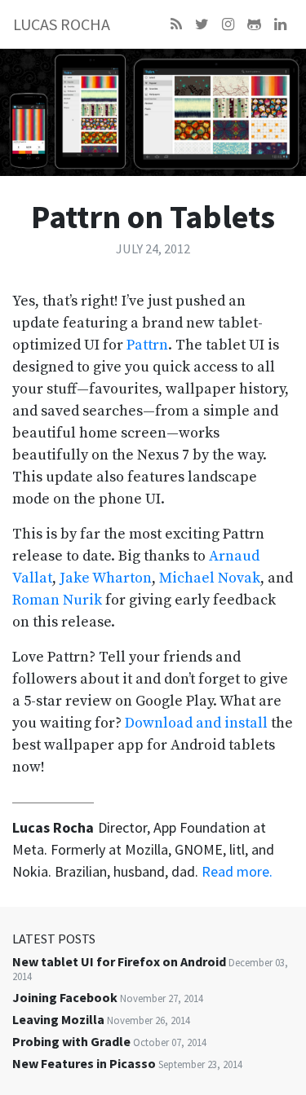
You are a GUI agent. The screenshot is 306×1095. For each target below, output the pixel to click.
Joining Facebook (65, 997)
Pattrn (147, 345)
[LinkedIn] (280, 24)
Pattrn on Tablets (153, 216)
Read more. (237, 871)
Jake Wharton (106, 578)
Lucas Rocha (61, 24)
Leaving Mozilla (58, 1019)
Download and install (196, 723)
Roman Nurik (57, 600)
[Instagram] (228, 24)
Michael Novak (209, 578)
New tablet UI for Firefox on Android (119, 961)
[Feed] (176, 24)
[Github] (254, 24)
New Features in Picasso (84, 1063)
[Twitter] (201, 24)
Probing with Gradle (71, 1041)
